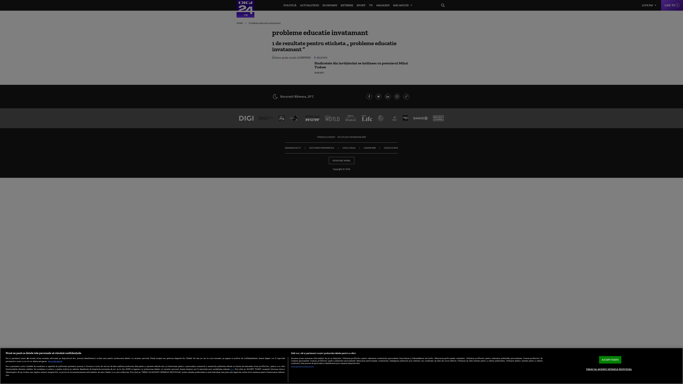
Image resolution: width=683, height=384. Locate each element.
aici (232, 369)
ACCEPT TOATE (610, 359)
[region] (341, 366)
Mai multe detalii (55, 361)
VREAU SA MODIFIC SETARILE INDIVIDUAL (609, 369)
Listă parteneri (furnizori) (302, 366)
